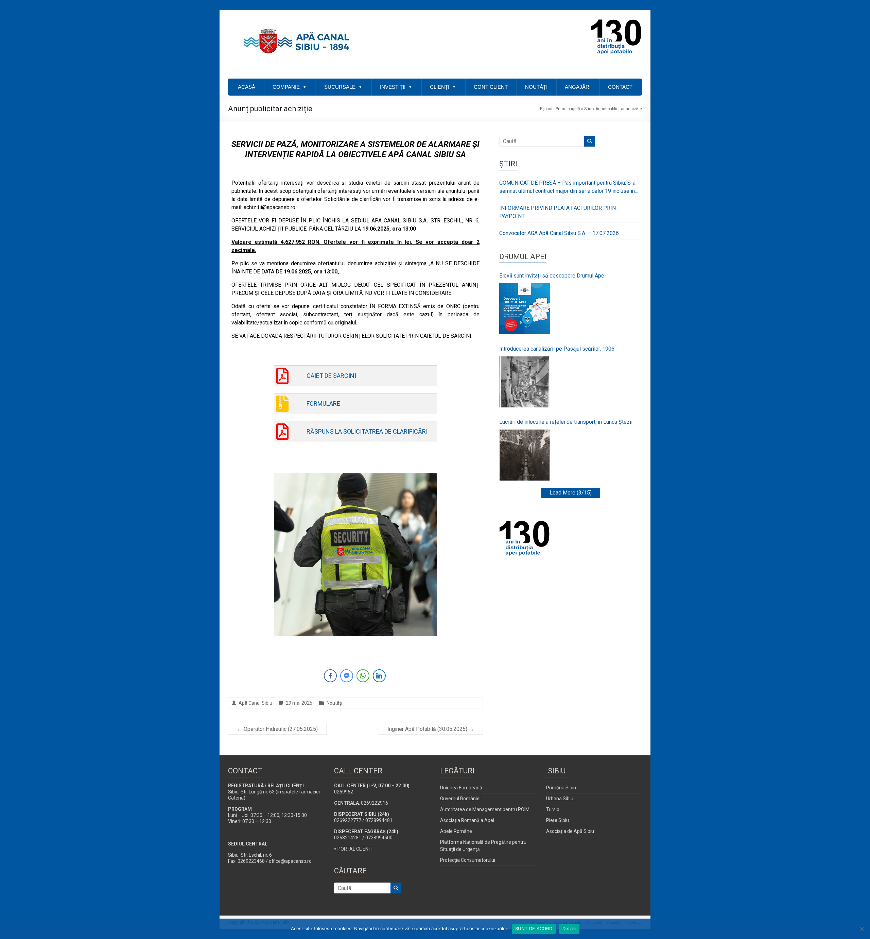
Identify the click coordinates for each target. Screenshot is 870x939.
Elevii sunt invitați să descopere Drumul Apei (552, 275)
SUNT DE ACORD (533, 928)
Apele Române (456, 831)
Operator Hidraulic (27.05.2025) (277, 729)
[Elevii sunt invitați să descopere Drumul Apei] (524, 308)
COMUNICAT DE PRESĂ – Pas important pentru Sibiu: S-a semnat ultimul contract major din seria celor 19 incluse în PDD (567, 187)
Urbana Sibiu (559, 798)
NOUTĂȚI (536, 87)
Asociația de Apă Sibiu (570, 831)
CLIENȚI (439, 87)
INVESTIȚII (392, 87)
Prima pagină (568, 108)
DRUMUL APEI (522, 256)
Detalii (569, 928)
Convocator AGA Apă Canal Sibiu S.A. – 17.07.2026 (559, 233)
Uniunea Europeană (461, 787)
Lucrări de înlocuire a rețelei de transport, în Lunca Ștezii (565, 422)
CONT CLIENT (491, 87)
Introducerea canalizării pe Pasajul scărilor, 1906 (556, 349)
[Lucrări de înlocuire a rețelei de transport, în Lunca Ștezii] (524, 455)
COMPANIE (286, 87)
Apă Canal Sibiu (255, 703)
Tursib (552, 809)
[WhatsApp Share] (362, 675)
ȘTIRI (508, 164)
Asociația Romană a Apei (467, 820)
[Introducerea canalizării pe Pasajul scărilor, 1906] (524, 381)
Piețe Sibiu (557, 820)
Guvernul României (460, 798)
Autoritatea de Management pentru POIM (484, 809)
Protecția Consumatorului (467, 860)
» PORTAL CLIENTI (353, 849)
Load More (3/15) (571, 492)
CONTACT (620, 87)
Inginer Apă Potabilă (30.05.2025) (430, 729)
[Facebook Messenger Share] (346, 675)
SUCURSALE (339, 87)
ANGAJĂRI (578, 87)
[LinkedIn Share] (379, 675)
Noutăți (334, 703)
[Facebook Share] (330, 675)
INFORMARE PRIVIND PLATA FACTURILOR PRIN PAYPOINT (557, 212)
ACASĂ (246, 87)
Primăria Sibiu (561, 787)
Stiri (587, 108)
